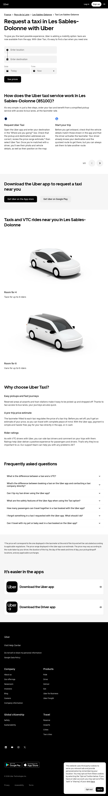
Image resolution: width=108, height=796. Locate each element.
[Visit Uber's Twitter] (25, 747)
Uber (6, 4)
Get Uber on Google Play (55, 199)
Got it (99, 789)
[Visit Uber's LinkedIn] (6, 747)
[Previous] (92, 163)
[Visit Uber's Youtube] (12, 747)
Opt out (89, 789)
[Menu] (104, 4)
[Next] (99, 163)
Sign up (96, 4)
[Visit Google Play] (13, 765)
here (93, 781)
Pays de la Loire (21, 14)
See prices (13, 79)
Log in (86, 4)
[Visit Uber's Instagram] (18, 747)
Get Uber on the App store (21, 199)
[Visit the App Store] (31, 765)
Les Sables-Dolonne (42, 14)
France (7, 14)
